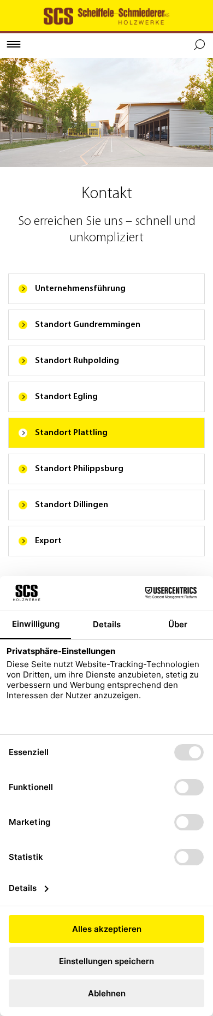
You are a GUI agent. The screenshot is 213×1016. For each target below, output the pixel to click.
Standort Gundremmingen (87, 324)
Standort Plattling (71, 433)
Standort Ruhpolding (77, 361)
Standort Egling (66, 397)
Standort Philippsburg (79, 469)
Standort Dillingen (71, 505)
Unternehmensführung (80, 288)
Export (48, 541)
